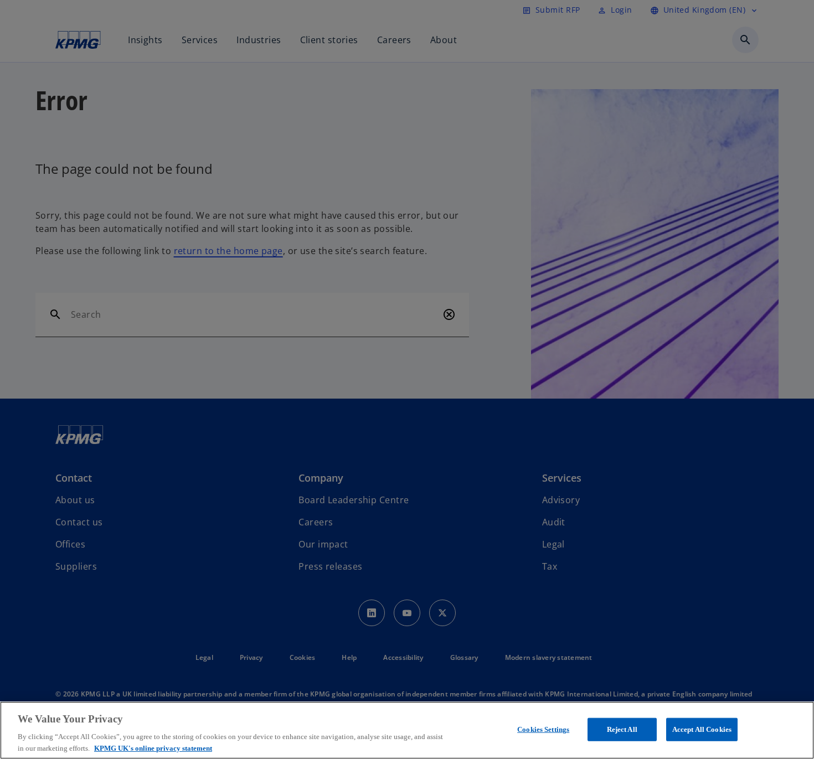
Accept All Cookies (701, 729)
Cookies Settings (543, 729)
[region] (407, 730)
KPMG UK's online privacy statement (153, 747)
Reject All (622, 729)
